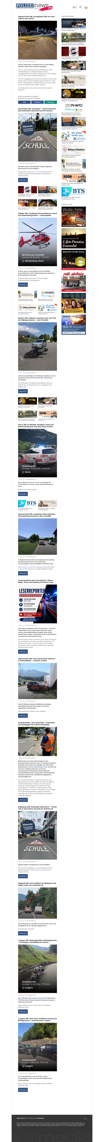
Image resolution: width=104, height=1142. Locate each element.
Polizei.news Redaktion (30, 61)
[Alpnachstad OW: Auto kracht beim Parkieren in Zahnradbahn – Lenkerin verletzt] (37, 681)
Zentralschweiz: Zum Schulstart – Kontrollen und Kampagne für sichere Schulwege (36, 724)
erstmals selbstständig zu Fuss (37, 767)
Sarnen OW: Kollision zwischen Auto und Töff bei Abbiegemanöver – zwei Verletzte (37, 319)
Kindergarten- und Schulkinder (36, 172)
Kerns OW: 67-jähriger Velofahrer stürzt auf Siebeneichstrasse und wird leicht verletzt (36, 425)
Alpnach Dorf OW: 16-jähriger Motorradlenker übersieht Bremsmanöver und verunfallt (36, 515)
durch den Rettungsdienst (26, 569)
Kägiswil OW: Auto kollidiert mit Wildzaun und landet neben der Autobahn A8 (37, 884)
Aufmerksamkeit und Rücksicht (39, 870)
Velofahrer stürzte (34, 482)
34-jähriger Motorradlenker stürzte (31, 998)
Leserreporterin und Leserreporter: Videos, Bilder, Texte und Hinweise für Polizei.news (35, 581)
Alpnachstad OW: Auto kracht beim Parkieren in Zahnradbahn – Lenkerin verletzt (36, 660)
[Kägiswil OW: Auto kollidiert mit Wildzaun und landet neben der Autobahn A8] (37, 903)
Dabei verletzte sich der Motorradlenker (30, 567)
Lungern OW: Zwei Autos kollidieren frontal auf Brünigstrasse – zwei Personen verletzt (37, 1019)
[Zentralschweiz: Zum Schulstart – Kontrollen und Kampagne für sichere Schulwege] (37, 741)
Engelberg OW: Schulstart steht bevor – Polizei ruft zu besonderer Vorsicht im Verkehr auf (37, 808)
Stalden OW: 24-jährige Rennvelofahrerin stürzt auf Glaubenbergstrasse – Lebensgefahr (37, 214)
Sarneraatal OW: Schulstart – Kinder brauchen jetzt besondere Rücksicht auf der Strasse (37, 110)
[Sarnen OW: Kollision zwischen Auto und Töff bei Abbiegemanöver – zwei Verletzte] (37, 346)
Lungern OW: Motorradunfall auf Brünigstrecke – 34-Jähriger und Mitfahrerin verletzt (37, 941)
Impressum (21, 1118)
